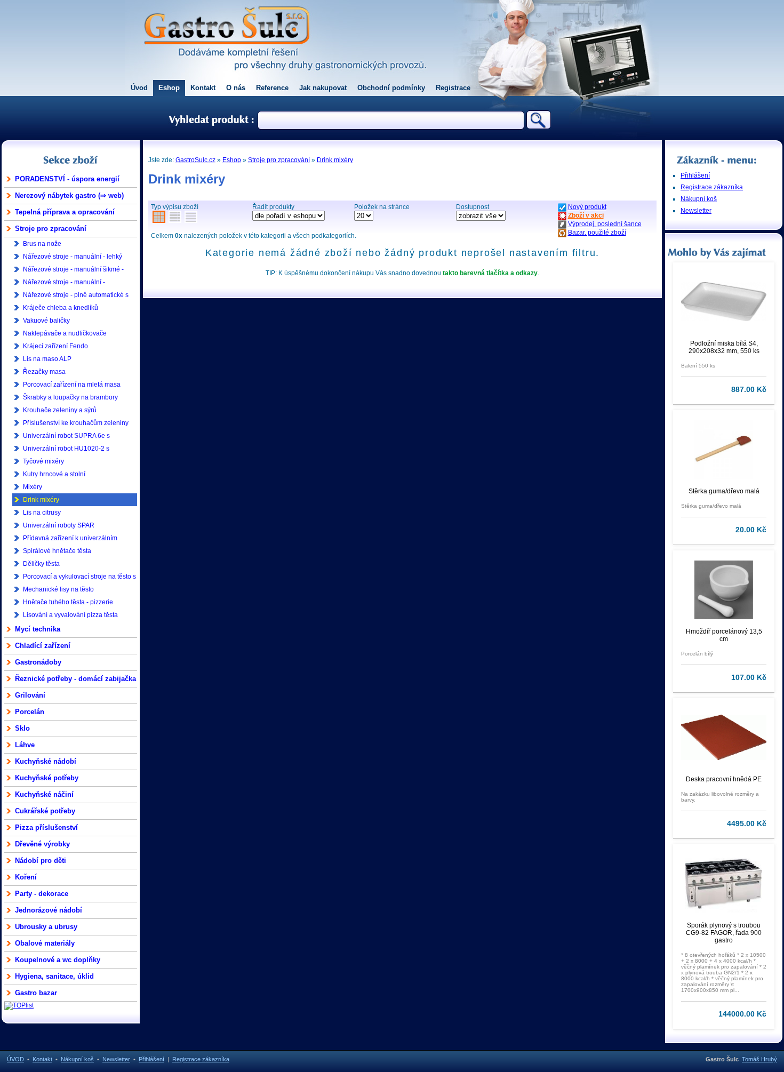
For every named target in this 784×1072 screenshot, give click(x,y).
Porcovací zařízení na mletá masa (72, 384)
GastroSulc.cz (195, 160)
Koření (26, 877)
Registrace (453, 88)
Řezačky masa (44, 371)
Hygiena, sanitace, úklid (54, 976)
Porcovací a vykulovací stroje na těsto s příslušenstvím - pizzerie (79, 578)
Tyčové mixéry (43, 461)
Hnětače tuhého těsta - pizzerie (68, 602)
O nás (235, 88)
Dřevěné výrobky (42, 844)
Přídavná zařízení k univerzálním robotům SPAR (70, 539)
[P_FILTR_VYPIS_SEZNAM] (191, 219)
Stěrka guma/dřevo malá (724, 491)
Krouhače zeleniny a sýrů (60, 410)
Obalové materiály (45, 943)
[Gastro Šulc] (226, 51)
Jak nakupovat (323, 88)
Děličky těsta (41, 563)
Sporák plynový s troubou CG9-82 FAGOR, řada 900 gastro (724, 933)
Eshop (169, 88)
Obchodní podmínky (391, 88)
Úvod (139, 88)
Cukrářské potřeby (45, 811)
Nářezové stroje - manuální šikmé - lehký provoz (73, 271)
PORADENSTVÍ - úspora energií (67, 179)
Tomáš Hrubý (759, 1059)
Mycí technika (37, 629)
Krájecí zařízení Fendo (55, 346)
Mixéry (32, 487)
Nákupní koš (699, 199)
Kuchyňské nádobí (45, 761)
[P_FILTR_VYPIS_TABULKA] (175, 219)
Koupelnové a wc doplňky (57, 960)
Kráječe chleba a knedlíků (60, 307)
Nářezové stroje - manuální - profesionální (64, 283)
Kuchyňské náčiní (44, 794)
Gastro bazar (36, 993)
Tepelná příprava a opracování (65, 212)
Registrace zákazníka (712, 187)
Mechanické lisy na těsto (58, 589)
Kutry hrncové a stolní (54, 474)
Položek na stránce (382, 207)
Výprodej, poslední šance (605, 224)
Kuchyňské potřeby (46, 778)
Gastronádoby (38, 662)
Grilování (30, 695)
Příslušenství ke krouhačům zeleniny (76, 423)
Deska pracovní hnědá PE (724, 779)
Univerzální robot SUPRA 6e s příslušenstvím (66, 437)
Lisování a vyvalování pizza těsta (70, 615)
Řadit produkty (273, 207)
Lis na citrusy (42, 512)
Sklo (22, 728)
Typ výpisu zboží (174, 207)
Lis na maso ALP (47, 359)
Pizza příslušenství (46, 827)
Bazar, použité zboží (597, 232)
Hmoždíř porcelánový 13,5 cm (724, 635)
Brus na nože (42, 243)
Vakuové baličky (46, 320)
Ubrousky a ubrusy (46, 927)
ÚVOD (15, 1059)
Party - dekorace (41, 894)
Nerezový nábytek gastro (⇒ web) (69, 195)
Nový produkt (587, 207)
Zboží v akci (586, 215)
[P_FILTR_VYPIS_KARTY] (159, 219)
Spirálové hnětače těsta (57, 551)
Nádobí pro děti (40, 861)
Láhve (25, 745)
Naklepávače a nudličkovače (65, 333)
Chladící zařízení (42, 646)
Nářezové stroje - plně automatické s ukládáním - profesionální (76, 296)
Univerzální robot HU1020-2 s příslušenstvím (66, 450)
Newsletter (696, 210)
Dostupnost (472, 207)
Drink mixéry (41, 499)
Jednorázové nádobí (48, 910)
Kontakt (202, 88)
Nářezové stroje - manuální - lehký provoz (72, 258)
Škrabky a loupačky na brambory (70, 397)
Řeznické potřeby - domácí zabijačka (75, 679)
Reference (272, 88)
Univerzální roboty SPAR (58, 525)
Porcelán (29, 712)
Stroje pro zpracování (50, 229)
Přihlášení (695, 175)
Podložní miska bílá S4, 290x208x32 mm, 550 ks (724, 347)
